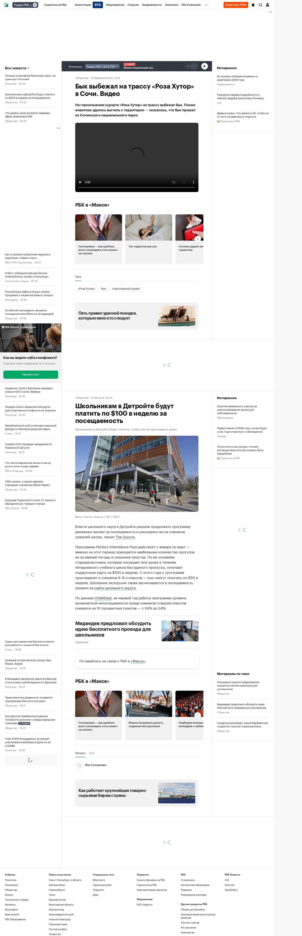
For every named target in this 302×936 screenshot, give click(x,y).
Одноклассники (102, 884)
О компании (188, 879)
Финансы (10, 904)
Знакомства (187, 932)
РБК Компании (225, 417)
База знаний (12, 914)
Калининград (56, 909)
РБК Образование (15, 919)
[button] (253, 5)
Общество (11, 102)
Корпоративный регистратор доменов (198, 915)
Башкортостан (57, 899)
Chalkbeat (103, 597)
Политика (10, 83)
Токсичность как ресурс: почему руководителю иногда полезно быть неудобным (240, 450)
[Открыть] (30, 5)
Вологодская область (61, 904)
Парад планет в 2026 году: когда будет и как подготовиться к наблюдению (242, 429)
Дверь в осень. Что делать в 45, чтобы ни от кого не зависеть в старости (243, 114)
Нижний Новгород (59, 919)
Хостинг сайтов (190, 922)
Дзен (96, 894)
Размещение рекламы (193, 894)
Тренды (221, 436)
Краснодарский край (61, 914)
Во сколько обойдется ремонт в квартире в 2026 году (237, 77)
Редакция (186, 889)
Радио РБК (21, 5)
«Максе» (138, 660)
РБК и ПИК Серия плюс (18, 262)
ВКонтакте (99, 879)
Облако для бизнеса (193, 909)
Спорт (9, 433)
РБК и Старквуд (14, 470)
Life (219, 102)
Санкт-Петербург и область (65, 879)
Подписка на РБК (147, 884)
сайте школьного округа (115, 587)
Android (229, 884)
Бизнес (9, 894)
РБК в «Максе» (92, 204)
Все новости (15, 68)
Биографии (11, 909)
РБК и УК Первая (14, 806)
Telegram (98, 889)
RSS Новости (144, 904)
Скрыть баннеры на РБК (151, 879)
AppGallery (231, 889)
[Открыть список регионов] (253, 5)
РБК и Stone (12, 508)
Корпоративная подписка (152, 889)
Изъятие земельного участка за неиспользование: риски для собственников (237, 409)
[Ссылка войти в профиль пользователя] (267, 4)
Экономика (11, 299)
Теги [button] (78, 276)
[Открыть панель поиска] (260, 4)
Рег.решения (188, 927)
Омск (52, 894)
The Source (125, 536)
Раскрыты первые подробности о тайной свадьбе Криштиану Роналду (240, 96)
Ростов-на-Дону (58, 929)
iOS (227, 879)
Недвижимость (226, 84)
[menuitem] (55, 5)
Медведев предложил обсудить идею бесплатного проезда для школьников (113, 629)
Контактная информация (195, 884)
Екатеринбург (57, 884)
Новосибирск (57, 889)
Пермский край (58, 924)
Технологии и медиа (16, 281)
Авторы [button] (80, 753)
